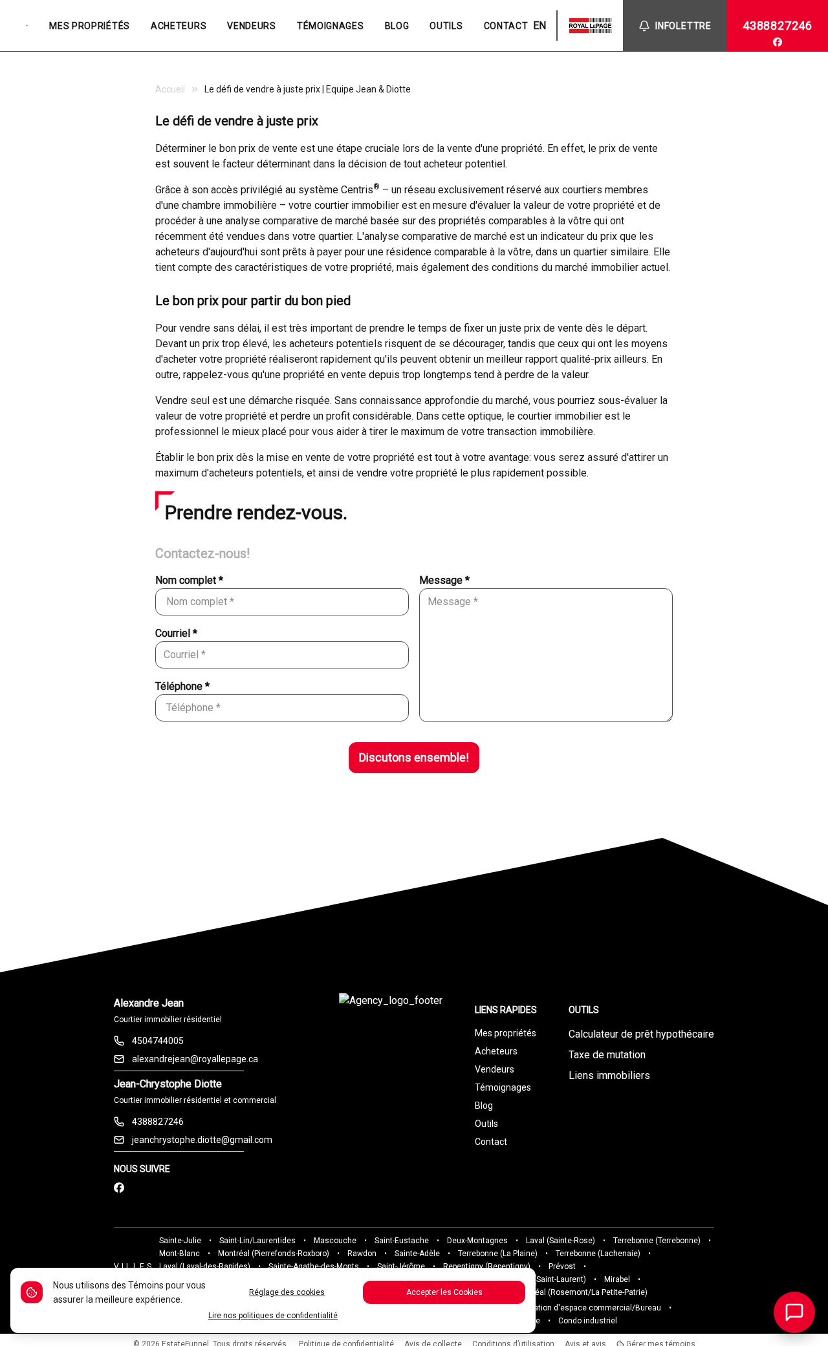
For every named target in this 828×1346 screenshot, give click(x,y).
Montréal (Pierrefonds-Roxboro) (273, 1253)
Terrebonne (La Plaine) (498, 1253)
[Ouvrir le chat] (794, 1312)
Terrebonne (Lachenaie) (598, 1253)
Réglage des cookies (287, 1292)
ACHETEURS (178, 26)
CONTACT (506, 26)
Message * (444, 580)
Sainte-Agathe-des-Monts (313, 1266)
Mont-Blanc (179, 1253)
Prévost (562, 1266)
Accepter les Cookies (444, 1292)
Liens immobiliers (609, 1075)
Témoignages (503, 1087)
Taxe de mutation (607, 1055)
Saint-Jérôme (401, 1266)
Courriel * (176, 633)
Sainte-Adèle (417, 1253)
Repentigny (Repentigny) (486, 1266)
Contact (491, 1142)
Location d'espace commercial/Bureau (591, 1307)
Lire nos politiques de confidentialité (273, 1315)
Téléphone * (182, 686)
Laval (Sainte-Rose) (560, 1240)
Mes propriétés (505, 1033)
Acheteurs (496, 1051)
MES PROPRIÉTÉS (89, 26)
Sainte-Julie (180, 1240)
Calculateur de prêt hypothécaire (641, 1034)
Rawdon (361, 1253)
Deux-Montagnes (477, 1240)
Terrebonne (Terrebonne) (657, 1240)
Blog (484, 1105)
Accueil (170, 89)
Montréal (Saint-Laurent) (543, 1279)
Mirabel (617, 1279)
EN (539, 25)
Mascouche (335, 1240)
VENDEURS (251, 26)
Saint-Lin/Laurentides (257, 1240)
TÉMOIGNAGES (330, 26)
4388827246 (777, 25)
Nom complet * (189, 580)
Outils (486, 1123)
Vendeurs (494, 1069)
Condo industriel (587, 1320)
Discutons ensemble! (414, 757)
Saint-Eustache (402, 1240)
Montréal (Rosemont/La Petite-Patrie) (581, 1292)
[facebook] (777, 42)
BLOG (397, 26)
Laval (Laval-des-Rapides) (204, 1266)
